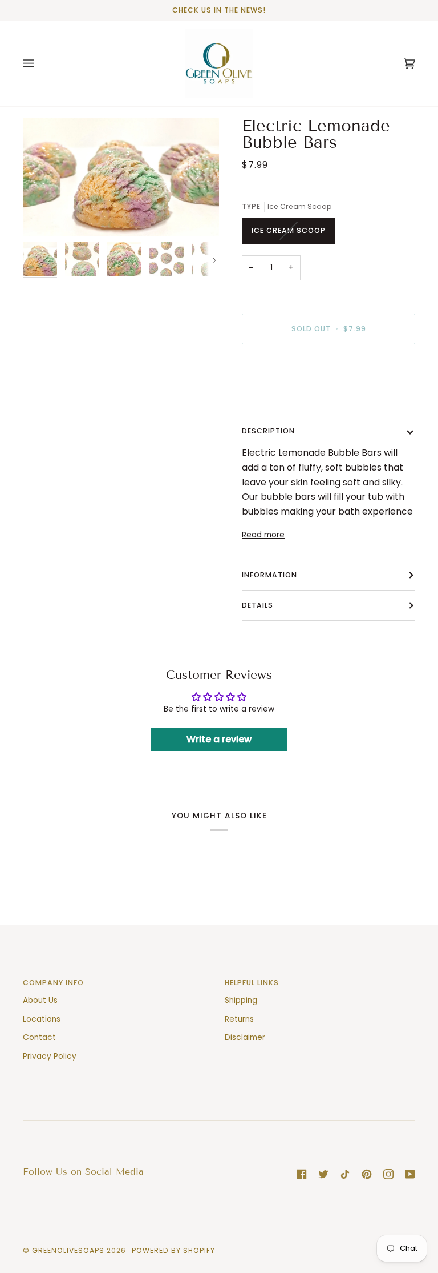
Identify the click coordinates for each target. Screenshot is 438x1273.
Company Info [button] (53, 982)
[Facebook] (302, 1174)
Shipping (241, 1000)
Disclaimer (245, 1037)
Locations (41, 1019)
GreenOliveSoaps (68, 1250)
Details (257, 605)
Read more (263, 534)
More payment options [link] (286, 397)
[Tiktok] (345, 1174)
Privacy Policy (49, 1056)
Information (269, 575)
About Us (40, 1000)
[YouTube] (410, 1174)
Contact (39, 1037)
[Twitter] (323, 1174)
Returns (239, 1019)
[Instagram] (388, 1174)
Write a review (219, 739)
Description (268, 431)
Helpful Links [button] (252, 982)
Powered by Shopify (173, 1250)
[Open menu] (40, 63)
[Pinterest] (367, 1174)
